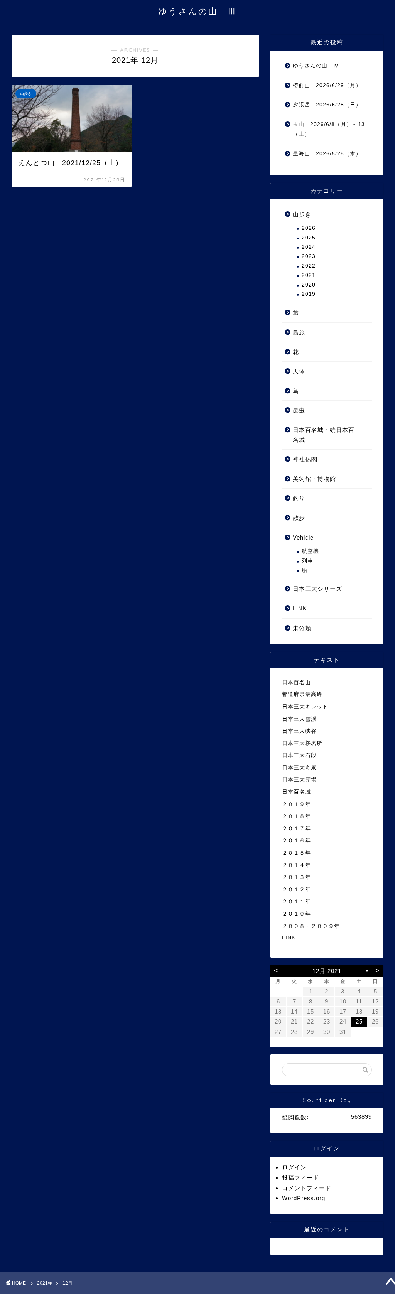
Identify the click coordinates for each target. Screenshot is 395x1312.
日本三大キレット (305, 707)
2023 (309, 256)
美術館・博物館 (314, 479)
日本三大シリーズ (317, 588)
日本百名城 (296, 792)
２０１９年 (296, 804)
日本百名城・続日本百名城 (323, 435)
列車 (307, 561)
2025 (309, 238)
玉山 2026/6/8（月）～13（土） (329, 129)
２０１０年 (296, 914)
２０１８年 (296, 816)
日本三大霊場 (299, 779)
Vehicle (303, 537)
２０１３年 (296, 877)
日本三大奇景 (299, 768)
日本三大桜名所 (302, 743)
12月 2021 (326, 971)
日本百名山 (296, 682)
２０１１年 (296, 901)
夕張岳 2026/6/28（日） (327, 105)
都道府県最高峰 (302, 694)
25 (359, 1021)
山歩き (302, 214)
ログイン (294, 1167)
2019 (309, 294)
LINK (300, 608)
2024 (309, 247)
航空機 (310, 551)
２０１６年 (296, 840)
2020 (309, 285)
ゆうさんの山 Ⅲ (197, 11)
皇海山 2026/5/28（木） (327, 154)
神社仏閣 (305, 459)
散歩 (299, 517)
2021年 (44, 1283)
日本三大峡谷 (299, 731)
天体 (299, 371)
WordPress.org (303, 1198)
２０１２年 (296, 889)
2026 (309, 228)
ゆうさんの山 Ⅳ (316, 66)
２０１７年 (296, 828)
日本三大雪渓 (299, 719)
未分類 (302, 628)
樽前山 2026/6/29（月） (327, 85)
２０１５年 (296, 853)
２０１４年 (296, 865)
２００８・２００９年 (311, 926)
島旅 (299, 332)
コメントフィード (306, 1188)
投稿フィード (300, 1177)
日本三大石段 (299, 755)
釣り (299, 498)
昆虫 (299, 410)
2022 (309, 266)
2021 (309, 275)
